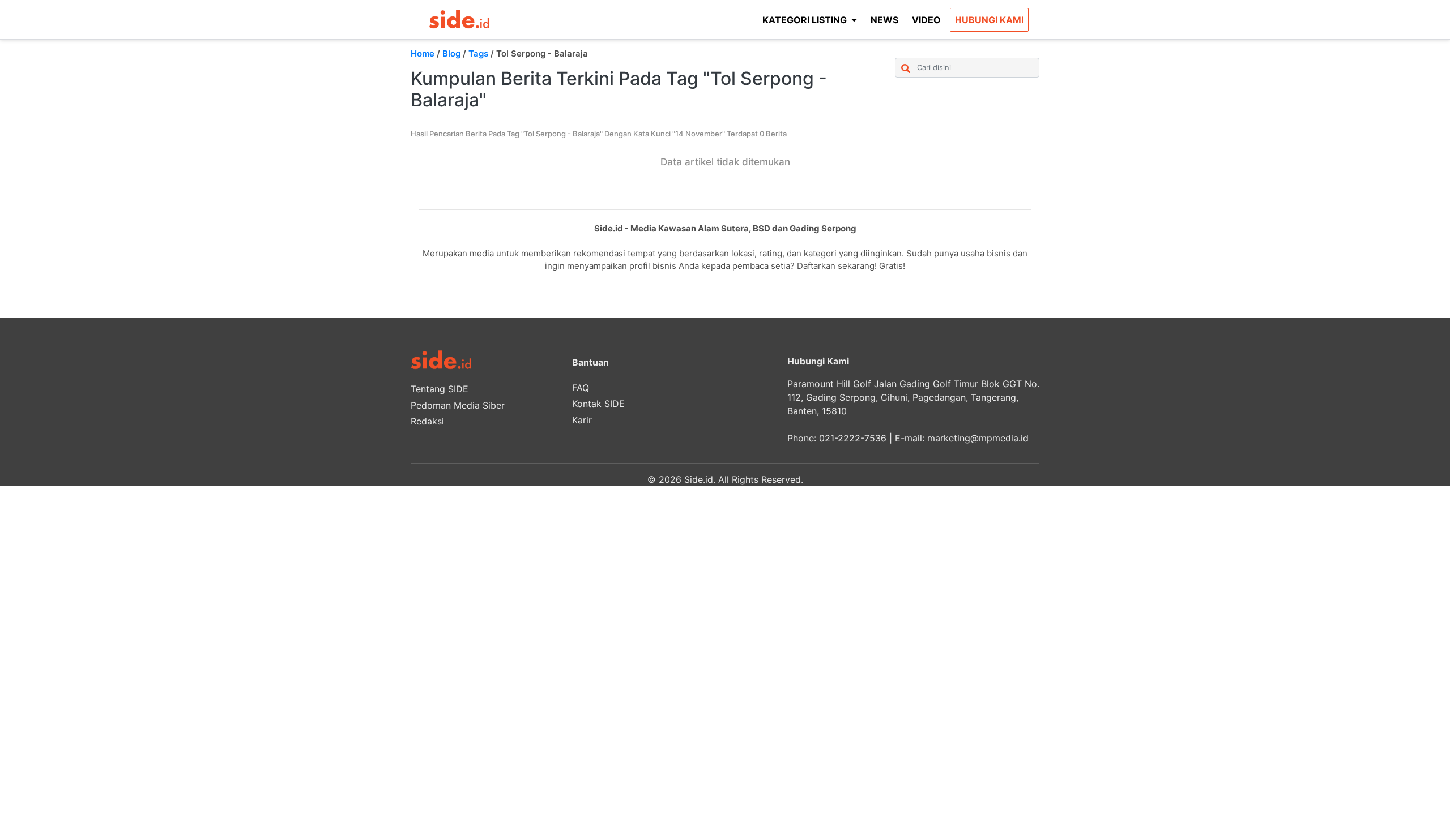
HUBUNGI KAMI (989, 19)
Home (422, 53)
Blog (451, 53)
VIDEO (926, 19)
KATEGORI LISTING (804, 19)
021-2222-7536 (852, 438)
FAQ (580, 387)
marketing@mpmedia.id (978, 438)
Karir (582, 420)
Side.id (698, 479)
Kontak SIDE (598, 403)
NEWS (884, 19)
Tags (478, 53)
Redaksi (427, 421)
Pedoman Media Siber (458, 405)
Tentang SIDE (439, 388)
